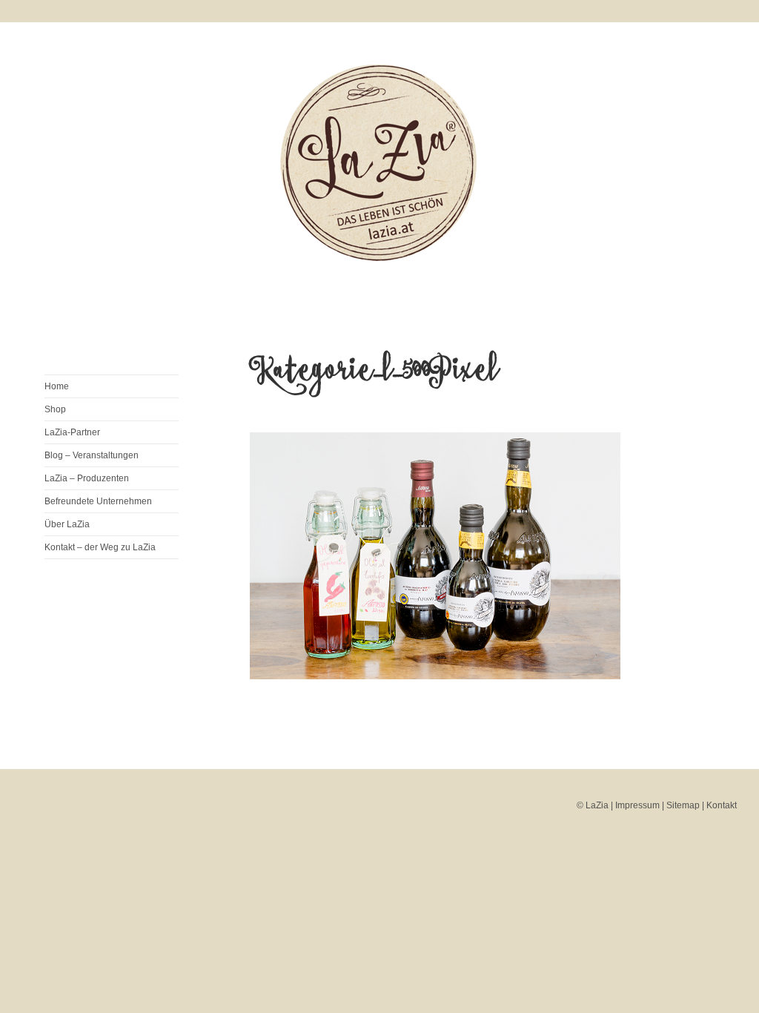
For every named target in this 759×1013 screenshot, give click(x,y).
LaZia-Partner (72, 432)
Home (56, 386)
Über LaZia (67, 524)
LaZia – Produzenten (86, 478)
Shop (55, 409)
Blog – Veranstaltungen (91, 455)
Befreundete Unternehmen (98, 501)
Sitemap (683, 805)
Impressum (637, 805)
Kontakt (721, 805)
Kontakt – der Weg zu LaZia (100, 547)
